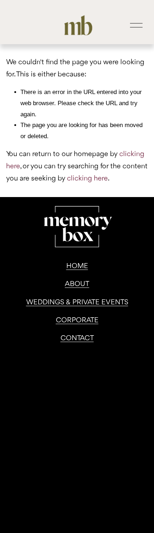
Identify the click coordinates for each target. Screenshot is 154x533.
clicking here (87, 178)
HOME (77, 266)
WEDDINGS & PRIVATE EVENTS (77, 302)
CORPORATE (77, 320)
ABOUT (77, 284)
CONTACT (77, 338)
